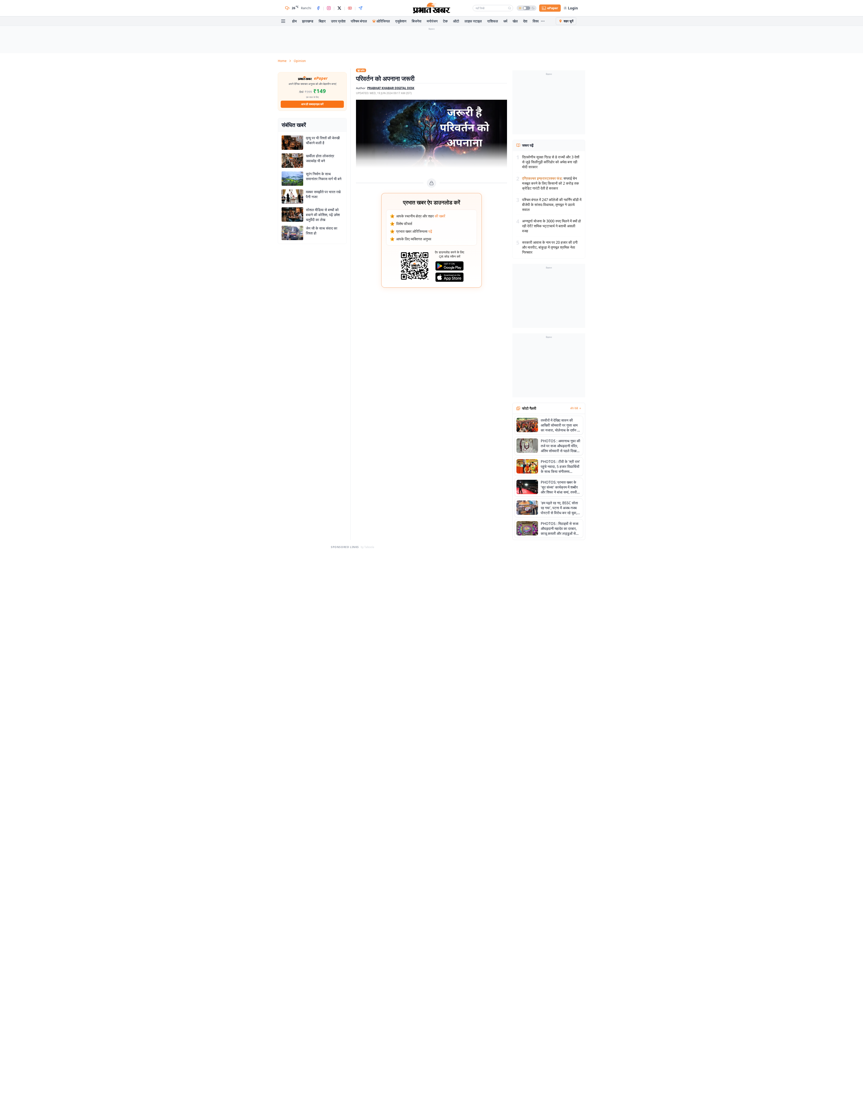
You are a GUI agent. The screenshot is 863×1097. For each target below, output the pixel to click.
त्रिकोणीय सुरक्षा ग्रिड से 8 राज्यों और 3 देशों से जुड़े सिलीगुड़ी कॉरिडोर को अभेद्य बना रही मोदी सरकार (550, 162)
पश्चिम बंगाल (359, 21)
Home (282, 61)
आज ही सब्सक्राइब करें (312, 104)
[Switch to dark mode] (526, 8)
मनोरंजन (432, 21)
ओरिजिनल (383, 21)
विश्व (536, 21)
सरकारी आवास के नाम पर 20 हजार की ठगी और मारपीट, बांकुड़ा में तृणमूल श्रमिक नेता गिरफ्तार (550, 247)
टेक (445, 21)
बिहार (322, 21)
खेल (515, 21)
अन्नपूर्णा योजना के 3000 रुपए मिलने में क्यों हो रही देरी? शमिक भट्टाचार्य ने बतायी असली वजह (551, 226)
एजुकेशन (400, 21)
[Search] (509, 8)
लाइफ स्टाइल (473, 21)
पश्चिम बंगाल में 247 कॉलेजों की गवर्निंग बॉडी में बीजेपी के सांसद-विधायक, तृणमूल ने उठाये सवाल (551, 204)
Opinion (300, 61)
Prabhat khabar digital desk (390, 88)
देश (525, 21)
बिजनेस (416, 21)
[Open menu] (283, 21)
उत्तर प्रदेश (338, 21)
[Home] (431, 8)
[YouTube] (350, 8)
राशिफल (492, 21)
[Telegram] (360, 8)
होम (294, 21)
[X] (339, 8)
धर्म (505, 21)
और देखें (574, 408)
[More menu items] (543, 21)
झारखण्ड (307, 21)
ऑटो (456, 21)
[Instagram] (328, 8)
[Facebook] (318, 8)
